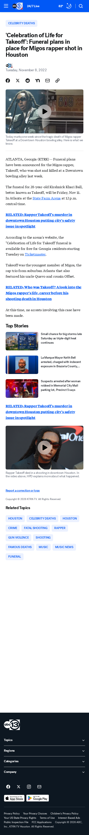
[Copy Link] (57, 80)
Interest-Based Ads (69, 818)
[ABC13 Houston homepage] (17, 6)
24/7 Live (33, 6)
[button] (6, 6)
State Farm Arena (47, 197)
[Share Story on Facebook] (7, 80)
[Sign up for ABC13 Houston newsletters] (39, 787)
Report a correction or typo (23, 491)
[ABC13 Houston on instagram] (29, 787)
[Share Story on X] (17, 80)
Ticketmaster (35, 253)
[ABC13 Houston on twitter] (18, 787)
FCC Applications (42, 822)
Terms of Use (47, 818)
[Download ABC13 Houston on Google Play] (37, 798)
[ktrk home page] (12, 725)
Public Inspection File (16, 822)
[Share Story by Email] (47, 80)
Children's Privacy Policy (64, 813)
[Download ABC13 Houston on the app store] (14, 798)
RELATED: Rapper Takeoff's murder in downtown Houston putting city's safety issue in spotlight (40, 411)
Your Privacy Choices (35, 813)
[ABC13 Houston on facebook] (8, 787)
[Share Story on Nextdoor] (37, 80)
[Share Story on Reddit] (27, 80)
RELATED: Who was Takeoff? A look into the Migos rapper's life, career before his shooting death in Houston (43, 293)
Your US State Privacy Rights (20, 818)
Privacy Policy (12, 813)
